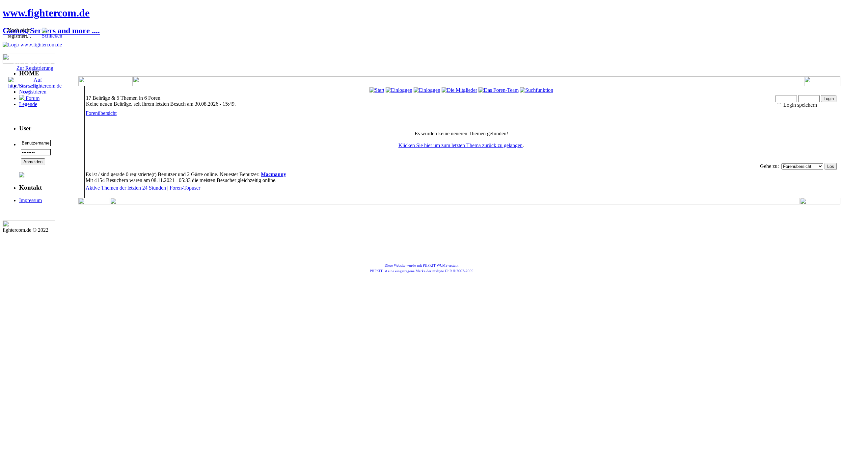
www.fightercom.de (46, 13)
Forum (32, 98)
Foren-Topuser (185, 188)
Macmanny (273, 174)
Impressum (30, 200)
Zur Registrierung (34, 68)
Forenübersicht (101, 113)
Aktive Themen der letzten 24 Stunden (126, 188)
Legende (28, 104)
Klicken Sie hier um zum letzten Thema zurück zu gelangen (460, 145)
